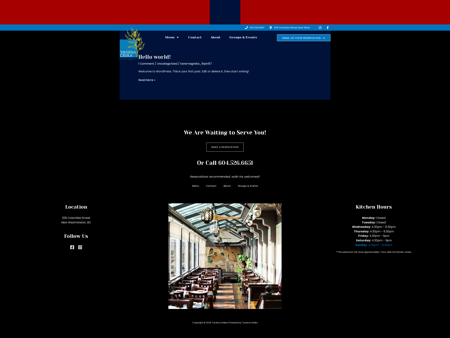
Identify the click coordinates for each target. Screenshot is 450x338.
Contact (195, 37)
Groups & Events (243, 37)
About (216, 37)
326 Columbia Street (76, 218)
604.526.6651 (235, 163)
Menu (169, 37)
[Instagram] (80, 247)
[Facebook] (72, 247)
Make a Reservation (225, 147)
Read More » (146, 80)
